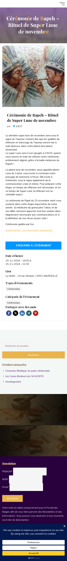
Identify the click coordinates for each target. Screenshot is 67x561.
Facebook (9, 313)
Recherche (33, 355)
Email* (5, 487)
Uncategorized (13, 381)
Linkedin (22, 313)
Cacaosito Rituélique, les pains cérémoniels (27, 370)
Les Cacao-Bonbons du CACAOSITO (24, 376)
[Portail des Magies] (13, 3)
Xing (29, 313)
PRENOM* (7, 471)
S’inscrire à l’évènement (33, 245)
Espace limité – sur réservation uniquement (29, 230)
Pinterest (35, 313)
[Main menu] (62, 3)
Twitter (15, 313)
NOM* (5, 479)
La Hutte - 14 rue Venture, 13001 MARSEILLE (31, 275)
